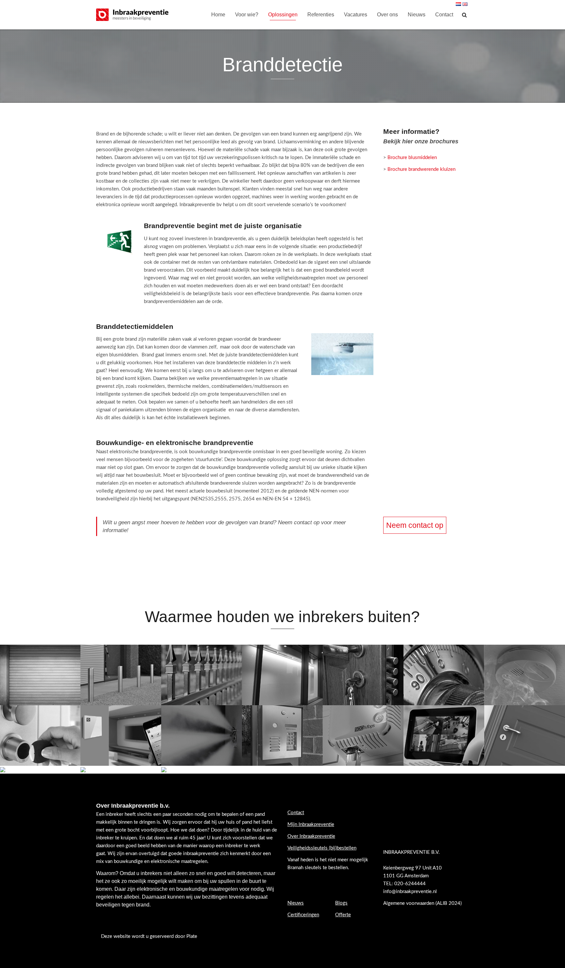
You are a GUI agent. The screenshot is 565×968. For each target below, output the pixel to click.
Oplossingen (283, 14)
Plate (191, 936)
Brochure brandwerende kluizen (421, 169)
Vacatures (355, 14)
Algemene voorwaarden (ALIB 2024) (423, 903)
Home (218, 14)
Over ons (387, 14)
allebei (131, 897)
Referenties (320, 14)
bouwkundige (192, 889)
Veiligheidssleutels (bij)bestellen (321, 848)
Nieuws (416, 14)
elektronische (152, 889)
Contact (444, 14)
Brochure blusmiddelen (412, 157)
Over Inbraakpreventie (311, 836)
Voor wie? (246, 14)
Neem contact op (414, 525)
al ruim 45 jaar (189, 837)
